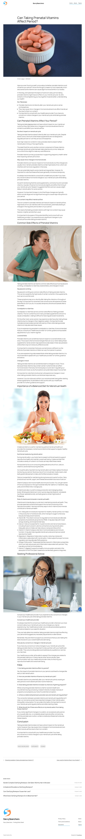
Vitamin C (28, 548)
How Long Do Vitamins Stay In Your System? (68, 760)
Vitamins (43, 746)
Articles (28, 78)
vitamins (30, 124)
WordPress (79, 835)
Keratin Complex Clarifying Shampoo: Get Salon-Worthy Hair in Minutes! (26, 782)
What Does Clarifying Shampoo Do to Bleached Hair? (20, 796)
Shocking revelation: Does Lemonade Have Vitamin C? (19, 760)
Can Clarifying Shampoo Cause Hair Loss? (17, 791)
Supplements (34, 746)
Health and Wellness (23, 746)
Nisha (23, 78)
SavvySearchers (38, 3)
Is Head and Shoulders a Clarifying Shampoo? (18, 787)
